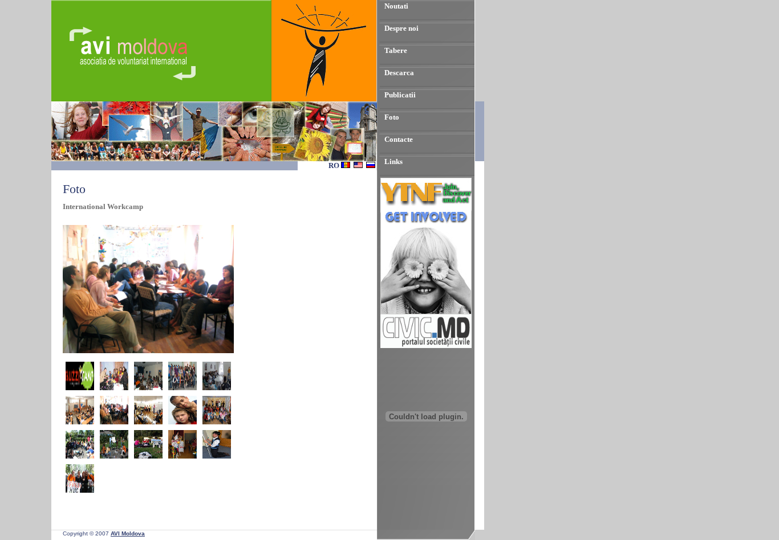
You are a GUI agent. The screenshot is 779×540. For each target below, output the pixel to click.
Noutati (396, 6)
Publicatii (400, 95)
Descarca (399, 72)
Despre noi (401, 28)
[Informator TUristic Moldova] (426, 482)
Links (393, 161)
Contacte (398, 139)
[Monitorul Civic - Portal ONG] (426, 345)
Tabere (395, 50)
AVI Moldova (128, 533)
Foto (391, 117)
